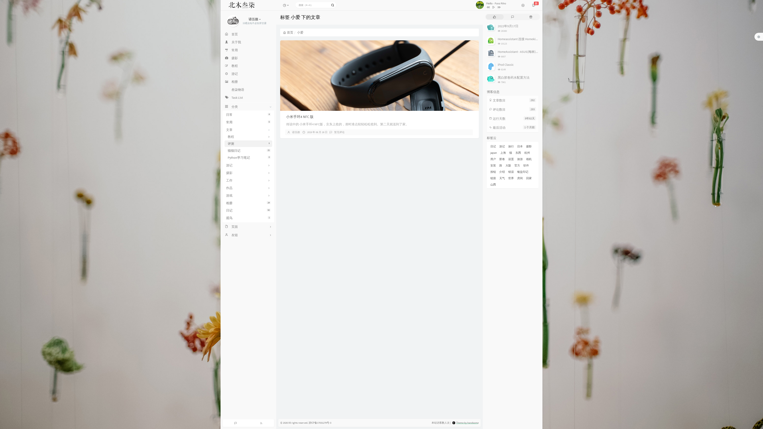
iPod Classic (506, 65)
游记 (502, 146)
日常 (248, 115)
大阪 (508, 165)
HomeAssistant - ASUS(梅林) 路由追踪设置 (526, 52)
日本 (520, 146)
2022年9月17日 (508, 26)
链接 (493, 178)
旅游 (520, 159)
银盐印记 (522, 172)
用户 (493, 159)
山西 (493, 184)
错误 (511, 172)
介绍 (502, 172)
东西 (518, 153)
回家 (529, 178)
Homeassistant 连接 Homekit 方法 (520, 39)
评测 (249, 144)
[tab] (494, 17)
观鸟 (248, 218)
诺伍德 (296, 132)
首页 (290, 32)
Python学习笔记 (249, 157)
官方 (517, 165)
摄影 (529, 146)
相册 (248, 203)
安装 (493, 165)
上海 (503, 153)
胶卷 (502, 159)
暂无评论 (339, 132)
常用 (248, 122)
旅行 (511, 146)
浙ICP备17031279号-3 (320, 422)
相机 (529, 159)
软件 (526, 165)
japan (493, 153)
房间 (520, 178)
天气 (502, 178)
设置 (511, 159)
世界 (511, 178)
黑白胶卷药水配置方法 (514, 77)
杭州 (527, 153)
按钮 (493, 172)
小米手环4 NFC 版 (300, 116)
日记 (248, 210)
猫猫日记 (249, 151)
